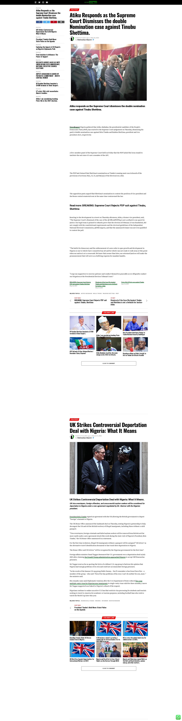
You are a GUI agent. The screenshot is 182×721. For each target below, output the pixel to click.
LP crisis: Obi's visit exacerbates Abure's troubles (47, 92)
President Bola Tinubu (78, 517)
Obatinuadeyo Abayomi (84, 40)
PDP (117, 293)
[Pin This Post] (53, 22)
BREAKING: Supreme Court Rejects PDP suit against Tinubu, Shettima (80, 283)
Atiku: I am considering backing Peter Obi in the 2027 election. (47, 100)
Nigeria (98, 600)
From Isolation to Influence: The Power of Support (47, 56)
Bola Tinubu (98, 293)
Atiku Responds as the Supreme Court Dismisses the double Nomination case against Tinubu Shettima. (48, 14)
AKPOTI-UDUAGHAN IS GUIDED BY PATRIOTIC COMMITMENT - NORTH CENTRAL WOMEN (48, 76)
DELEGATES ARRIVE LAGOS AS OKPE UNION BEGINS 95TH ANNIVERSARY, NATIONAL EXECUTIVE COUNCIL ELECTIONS (48, 65)
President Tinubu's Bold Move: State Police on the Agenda (46, 40)
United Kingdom (115, 600)
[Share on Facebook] (39, 22)
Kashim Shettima (109, 293)
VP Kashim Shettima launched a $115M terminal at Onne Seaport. (47, 84)
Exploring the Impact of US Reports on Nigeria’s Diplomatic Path (48, 48)
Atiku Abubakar (87, 293)
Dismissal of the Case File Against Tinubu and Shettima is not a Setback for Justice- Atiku (106, 284)
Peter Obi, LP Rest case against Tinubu (132, 282)
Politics (38, 8)
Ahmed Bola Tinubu (88, 600)
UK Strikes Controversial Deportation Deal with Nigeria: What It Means (46, 32)
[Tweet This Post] (46, 22)
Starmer (105, 600)
